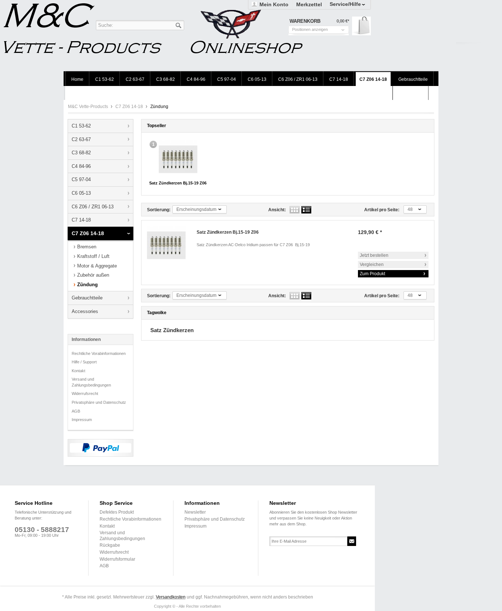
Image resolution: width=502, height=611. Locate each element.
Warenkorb (361, 26)
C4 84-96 (81, 166)
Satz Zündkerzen (172, 330)
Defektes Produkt (117, 512)
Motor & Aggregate (97, 266)
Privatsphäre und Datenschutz (99, 402)
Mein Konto (273, 4)
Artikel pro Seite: (381, 209)
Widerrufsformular (117, 559)
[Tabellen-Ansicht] (295, 209)
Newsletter (195, 512)
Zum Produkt (372, 273)
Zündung (87, 284)
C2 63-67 (81, 139)
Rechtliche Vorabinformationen (99, 353)
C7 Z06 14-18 (129, 106)
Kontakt (78, 371)
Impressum (82, 419)
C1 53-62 (81, 126)
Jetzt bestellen (374, 255)
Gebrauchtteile (87, 298)
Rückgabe (110, 545)
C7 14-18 (81, 220)
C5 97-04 (81, 179)
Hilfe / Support (84, 362)
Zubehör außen (93, 275)
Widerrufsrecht (85, 393)
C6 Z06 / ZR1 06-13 (93, 206)
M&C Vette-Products (88, 106)
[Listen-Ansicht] (306, 209)
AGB (76, 411)
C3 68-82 (81, 152)
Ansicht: (277, 209)
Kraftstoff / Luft (93, 256)
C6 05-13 (81, 193)
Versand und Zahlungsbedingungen (91, 382)
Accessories (85, 311)
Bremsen (86, 246)
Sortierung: (159, 209)
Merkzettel (309, 4)
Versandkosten (171, 597)
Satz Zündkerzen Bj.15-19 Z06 (178, 183)
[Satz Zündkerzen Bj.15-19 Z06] (178, 159)
